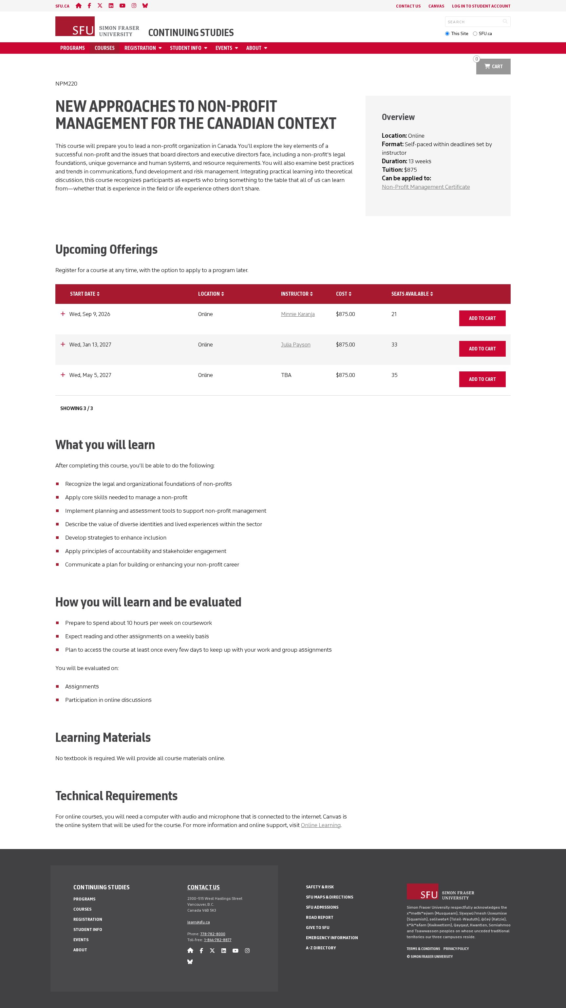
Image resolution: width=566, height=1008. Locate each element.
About (253, 48)
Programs (72, 48)
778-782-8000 (212, 934)
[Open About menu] (267, 48)
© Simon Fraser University (430, 956)
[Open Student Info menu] (207, 48)
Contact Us (408, 6)
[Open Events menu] (237, 48)
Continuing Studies (191, 32)
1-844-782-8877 (218, 940)
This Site (459, 33)
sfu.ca (62, 6)
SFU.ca (485, 33)
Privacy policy (456, 948)
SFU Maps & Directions (329, 897)
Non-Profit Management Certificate (426, 186)
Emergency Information (332, 937)
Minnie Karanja (298, 314)
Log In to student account (481, 6)
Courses (105, 48)
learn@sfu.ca (198, 922)
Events (224, 48)
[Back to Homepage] (98, 26)
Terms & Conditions (423, 948)
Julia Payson (296, 344)
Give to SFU (318, 927)
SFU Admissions (322, 907)
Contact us (203, 887)
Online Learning (321, 825)
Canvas (436, 6)
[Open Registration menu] (161, 48)
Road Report (319, 917)
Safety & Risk (320, 887)
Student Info (185, 48)
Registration (140, 48)
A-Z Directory (321, 948)
